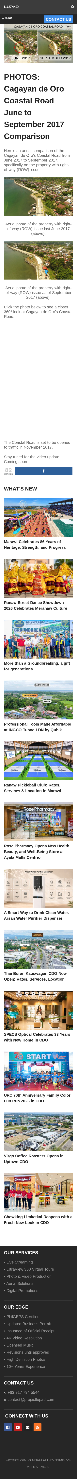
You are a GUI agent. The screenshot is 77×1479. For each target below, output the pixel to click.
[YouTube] (18, 1427)
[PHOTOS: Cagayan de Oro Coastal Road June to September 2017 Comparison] (38, 517)
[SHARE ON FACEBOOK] (43, 471)
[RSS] (37, 1427)
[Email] (28, 1427)
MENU (8, 18)
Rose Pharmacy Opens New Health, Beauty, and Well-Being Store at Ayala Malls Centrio (37, 852)
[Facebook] (8, 1427)
